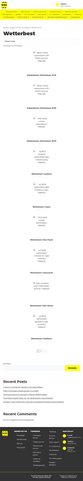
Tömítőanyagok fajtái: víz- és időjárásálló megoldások (28, 398)
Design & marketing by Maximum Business (68, 476)
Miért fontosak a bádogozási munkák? (21, 391)
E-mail (69, 435)
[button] (41, 5)
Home (6, 27)
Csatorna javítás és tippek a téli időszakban (23, 387)
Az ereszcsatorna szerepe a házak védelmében (25, 394)
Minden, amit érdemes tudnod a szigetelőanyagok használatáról (33, 402)
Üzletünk (70, 448)
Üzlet (12, 27)
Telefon (63, 4)
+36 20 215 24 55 (65, 6)
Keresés (7, 364)
